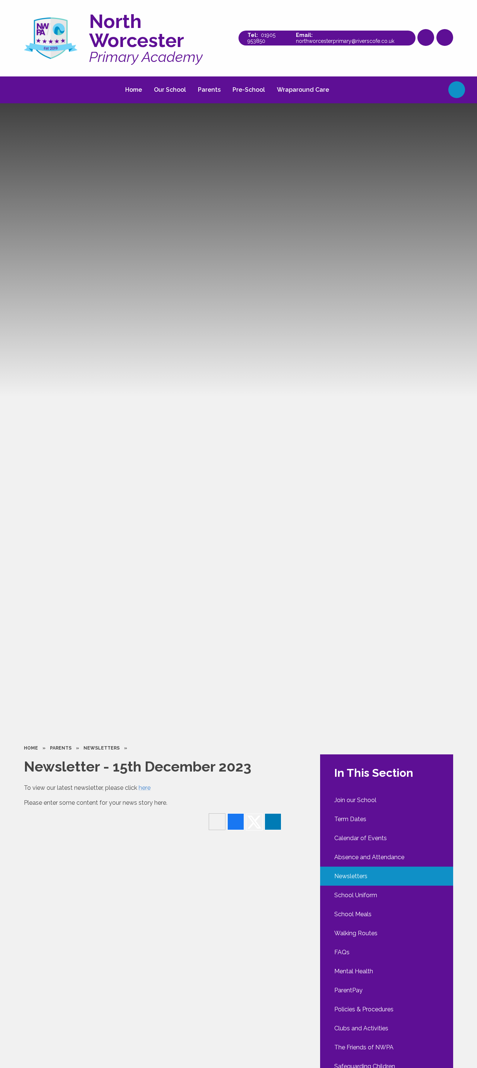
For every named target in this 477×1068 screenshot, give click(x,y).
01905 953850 (261, 38)
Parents (61, 748)
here (145, 787)
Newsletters (101, 748)
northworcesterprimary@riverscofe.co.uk (345, 41)
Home (31, 748)
